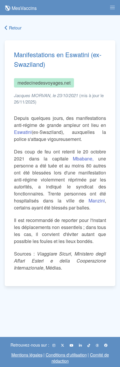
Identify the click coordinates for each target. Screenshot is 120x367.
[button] (112, 7)
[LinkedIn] (81, 345)
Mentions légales (27, 355)
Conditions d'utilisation (66, 355)
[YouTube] (72, 345)
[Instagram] (54, 345)
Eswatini (23, 132)
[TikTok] (89, 345)
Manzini (97, 200)
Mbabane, (83, 158)
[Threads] (97, 345)
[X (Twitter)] (63, 345)
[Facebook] (106, 345)
